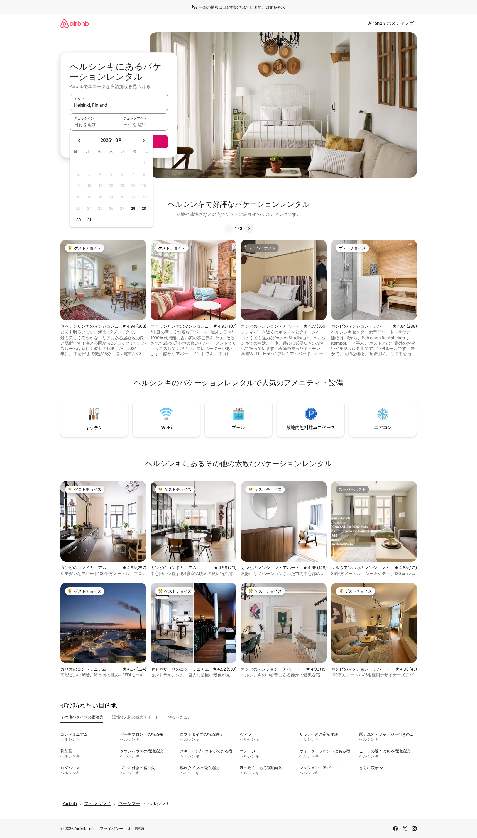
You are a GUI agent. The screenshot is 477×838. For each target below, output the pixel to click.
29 (144, 208)
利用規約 (136, 828)
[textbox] (94, 124)
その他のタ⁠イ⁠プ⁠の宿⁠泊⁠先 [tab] (81, 717)
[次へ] (248, 228)
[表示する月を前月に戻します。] (79, 140)
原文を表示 (275, 7)
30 (78, 219)
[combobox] (119, 105)
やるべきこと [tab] (179, 717)
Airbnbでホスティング (391, 23)
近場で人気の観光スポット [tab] (135, 717)
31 (89, 219)
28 (133, 208)
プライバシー (111, 828)
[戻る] (228, 228)
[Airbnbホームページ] (74, 23)
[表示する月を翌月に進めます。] (143, 140)
